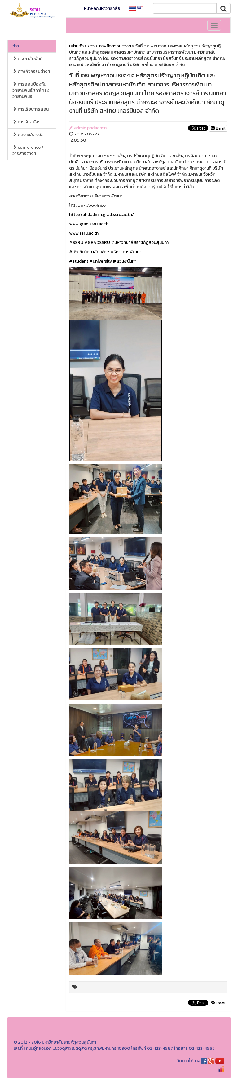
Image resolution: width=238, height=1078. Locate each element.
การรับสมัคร (29, 122)
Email (220, 128)
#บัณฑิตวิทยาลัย (84, 252)
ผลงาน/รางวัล (30, 134)
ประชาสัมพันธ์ (29, 58)
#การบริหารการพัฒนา (120, 252)
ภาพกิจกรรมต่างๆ (33, 71)
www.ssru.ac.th (84, 233)
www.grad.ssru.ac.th (88, 224)
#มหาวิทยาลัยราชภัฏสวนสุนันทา (140, 242)
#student (78, 261)
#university (100, 261)
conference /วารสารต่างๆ (27, 150)
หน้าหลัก (76, 46)
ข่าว (15, 46)
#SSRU (76, 242)
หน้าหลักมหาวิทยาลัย (102, 8)
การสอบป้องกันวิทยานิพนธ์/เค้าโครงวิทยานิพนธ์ (30, 90)
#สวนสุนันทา (124, 261)
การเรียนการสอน (33, 109)
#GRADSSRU (97, 242)
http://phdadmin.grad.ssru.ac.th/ (101, 214)
